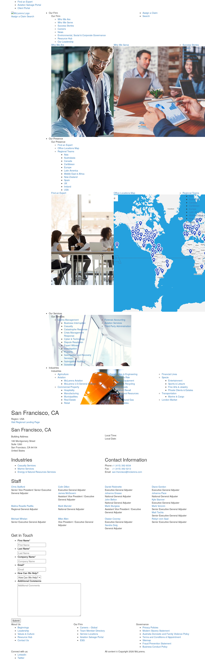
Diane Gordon (159, 486)
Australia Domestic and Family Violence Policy (166, 633)
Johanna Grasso (113, 493)
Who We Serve (65, 22)
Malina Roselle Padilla (22, 505)
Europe (67, 167)
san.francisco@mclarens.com (127, 471)
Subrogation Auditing (74, 361)
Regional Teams (66, 151)
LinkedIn (22, 654)
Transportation (169, 393)
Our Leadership (66, 41)
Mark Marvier (65, 505)
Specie (165, 377)
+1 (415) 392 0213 (121, 468)
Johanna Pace (159, 493)
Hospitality (69, 390)
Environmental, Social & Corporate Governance (82, 35)
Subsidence (70, 364)
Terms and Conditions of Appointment (162, 637)
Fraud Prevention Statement (157, 643)
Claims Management (68, 319)
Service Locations (89, 633)
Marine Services (26, 468)
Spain (67, 180)
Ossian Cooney (112, 518)
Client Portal (24, 8)
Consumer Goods (119, 386)
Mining (119, 396)
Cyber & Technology (74, 338)
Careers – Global (88, 627)
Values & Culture (26, 633)
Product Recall (123, 390)
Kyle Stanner (158, 499)
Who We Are (64, 19)
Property (68, 351)
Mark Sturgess (112, 505)
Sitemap (147, 640)
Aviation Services (113, 323)
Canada (68, 160)
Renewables (122, 402)
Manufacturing (71, 393)
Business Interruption (75, 323)
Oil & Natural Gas (125, 399)
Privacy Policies (150, 627)
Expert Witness (71, 345)
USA (66, 189)
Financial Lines (169, 374)
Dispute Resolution (73, 342)
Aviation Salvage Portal (29, 4)
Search (30, 16)
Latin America (71, 170)
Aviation (62, 377)
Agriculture (63, 374)
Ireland (67, 186)
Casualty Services (27, 465)
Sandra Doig (111, 525)
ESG (82, 640)
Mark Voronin (158, 505)
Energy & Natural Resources (124, 393)
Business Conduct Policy (155, 646)
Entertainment (175, 380)
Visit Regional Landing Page (25, 422)
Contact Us (23, 640)
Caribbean (69, 164)
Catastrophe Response (75, 329)
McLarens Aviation (73, 380)
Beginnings (23, 627)
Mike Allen (63, 518)
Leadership (23, 630)
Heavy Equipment (125, 380)
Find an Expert (25, 1)
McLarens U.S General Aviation (80, 383)
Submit (16, 620)
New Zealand (71, 176)
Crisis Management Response (74, 334)
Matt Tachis (158, 512)
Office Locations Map (68, 148)
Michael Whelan (19, 518)
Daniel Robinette (113, 486)
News (60, 32)
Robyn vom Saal (160, 518)
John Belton (111, 499)
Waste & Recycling (125, 383)
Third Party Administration (118, 326)
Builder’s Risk (123, 377)
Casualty (68, 326)
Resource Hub (65, 38)
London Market (169, 399)
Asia (66, 154)
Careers (62, 28)
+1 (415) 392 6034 (121, 465)
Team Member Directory (92, 630)
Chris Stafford (18, 486)
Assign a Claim (18, 16)
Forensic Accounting (115, 319)
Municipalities (71, 396)
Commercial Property (68, 386)
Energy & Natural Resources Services (37, 471)
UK (65, 183)
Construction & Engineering (123, 374)
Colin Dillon (64, 486)
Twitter (21, 657)
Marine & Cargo (176, 396)
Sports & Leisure (176, 383)
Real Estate (70, 399)
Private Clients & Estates (180, 390)
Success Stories (66, 25)
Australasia (69, 157)
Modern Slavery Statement (156, 630)
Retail (67, 402)
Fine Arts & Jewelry (178, 386)
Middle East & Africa (74, 173)
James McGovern (67, 493)
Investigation (70, 348)
